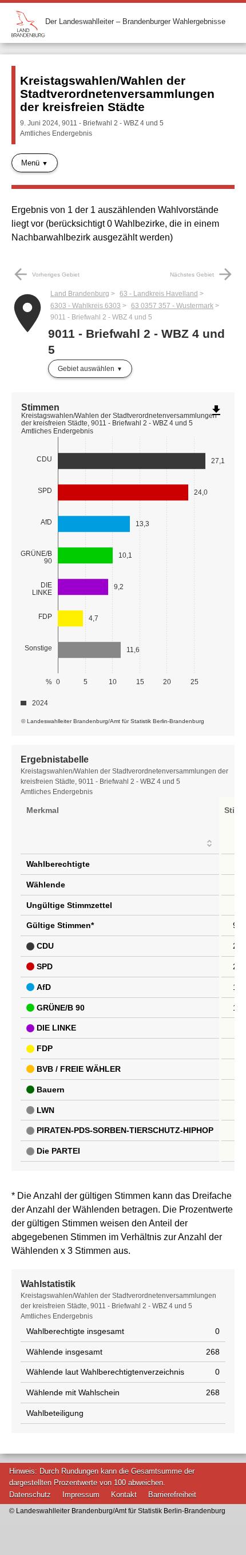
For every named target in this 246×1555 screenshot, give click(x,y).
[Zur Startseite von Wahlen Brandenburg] (28, 21)
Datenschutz (30, 1494)
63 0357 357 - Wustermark (172, 306)
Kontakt (124, 1494)
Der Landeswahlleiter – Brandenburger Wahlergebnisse (135, 21)
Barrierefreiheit (172, 1494)
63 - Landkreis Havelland (159, 294)
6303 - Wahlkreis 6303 (85, 306)
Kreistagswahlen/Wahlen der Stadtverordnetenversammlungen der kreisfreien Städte (117, 93)
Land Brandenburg (79, 294)
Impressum (81, 1494)
